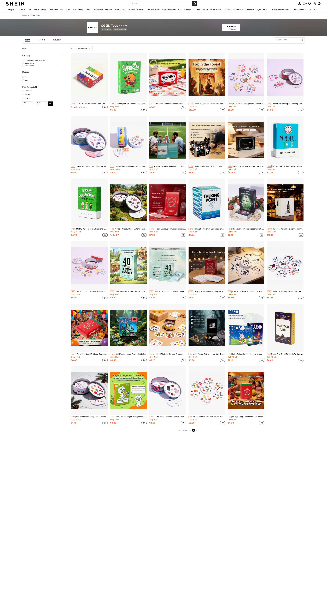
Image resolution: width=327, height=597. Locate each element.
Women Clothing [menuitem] (39, 10)
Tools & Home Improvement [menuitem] (280, 10)
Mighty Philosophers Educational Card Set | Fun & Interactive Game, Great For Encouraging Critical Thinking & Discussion (90, 229)
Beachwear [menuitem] (53, 10)
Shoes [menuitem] (88, 10)
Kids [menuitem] (61, 10)
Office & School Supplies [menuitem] (302, 10)
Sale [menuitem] (29, 10)
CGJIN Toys (109, 25)
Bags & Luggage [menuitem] (184, 10)
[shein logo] (15, 3)
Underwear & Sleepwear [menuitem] (102, 10)
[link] (304, 3)
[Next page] (196, 430)
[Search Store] (302, 40)
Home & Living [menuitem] (119, 10)
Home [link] (24, 16)
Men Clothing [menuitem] (78, 10)
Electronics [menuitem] (250, 10)
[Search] (194, 3)
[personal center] (299, 3)
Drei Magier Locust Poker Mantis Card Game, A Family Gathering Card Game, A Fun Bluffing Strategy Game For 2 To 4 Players (129, 354)
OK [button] (50, 103)
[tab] (27, 39)
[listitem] (107, 29)
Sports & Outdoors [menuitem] (201, 10)
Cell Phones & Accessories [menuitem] (233, 10)
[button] (314, 3)
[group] (43, 60)
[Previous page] (190, 430)
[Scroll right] (319, 9)
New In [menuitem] (22, 10)
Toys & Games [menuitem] (261, 10)
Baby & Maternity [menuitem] (169, 10)
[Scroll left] (316, 9)
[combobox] (81, 48)
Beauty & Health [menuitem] (153, 10)
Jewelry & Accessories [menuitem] (136, 10)
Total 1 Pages (182, 430)
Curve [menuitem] (68, 10)
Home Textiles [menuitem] (215, 10)
